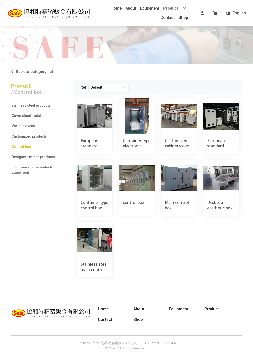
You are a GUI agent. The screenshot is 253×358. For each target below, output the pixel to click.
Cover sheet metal (26, 116)
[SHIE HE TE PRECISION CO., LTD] (49, 13)
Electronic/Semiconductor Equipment (33, 169)
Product (21, 85)
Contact (105, 319)
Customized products (29, 136)
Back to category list (34, 71)
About (138, 309)
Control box (21, 147)
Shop (138, 319)
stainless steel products (31, 105)
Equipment (178, 309)
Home (103, 309)
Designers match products (33, 157)
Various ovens (23, 126)
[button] (202, 13)
